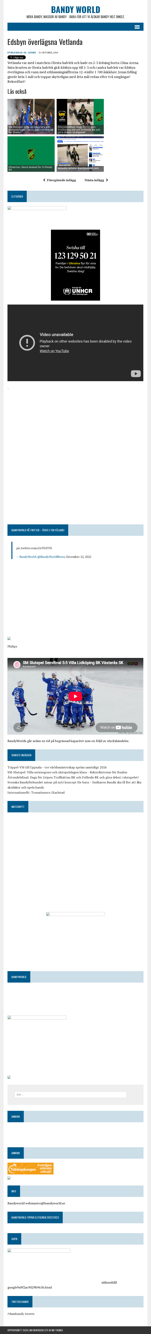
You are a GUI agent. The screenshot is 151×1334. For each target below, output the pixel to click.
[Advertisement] (75, 418)
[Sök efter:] (70, 1094)
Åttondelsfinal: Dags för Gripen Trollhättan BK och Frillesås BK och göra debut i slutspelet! (79, 129)
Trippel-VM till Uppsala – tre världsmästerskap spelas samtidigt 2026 (57, 767)
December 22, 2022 (78, 557)
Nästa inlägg (94, 180)
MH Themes (57, 1330)
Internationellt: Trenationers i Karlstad (35, 792)
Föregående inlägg (61, 180)
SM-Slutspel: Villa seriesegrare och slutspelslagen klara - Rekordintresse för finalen (30, 129)
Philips (12, 646)
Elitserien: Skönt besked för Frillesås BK (30, 168)
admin (32, 52)
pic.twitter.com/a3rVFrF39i (34, 548)
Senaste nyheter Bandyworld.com (78, 168)
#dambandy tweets (20, 1314)
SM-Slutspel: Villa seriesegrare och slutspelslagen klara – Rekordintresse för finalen (67, 772)
